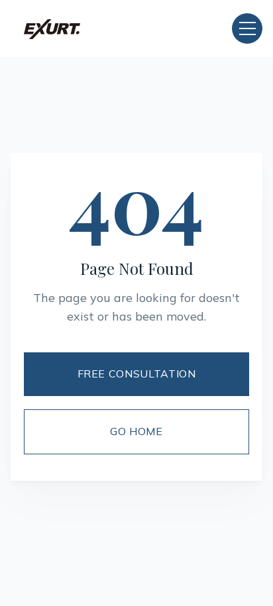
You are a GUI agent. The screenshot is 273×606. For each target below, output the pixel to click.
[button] (247, 28)
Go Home (136, 431)
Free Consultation (137, 373)
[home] (52, 28)
